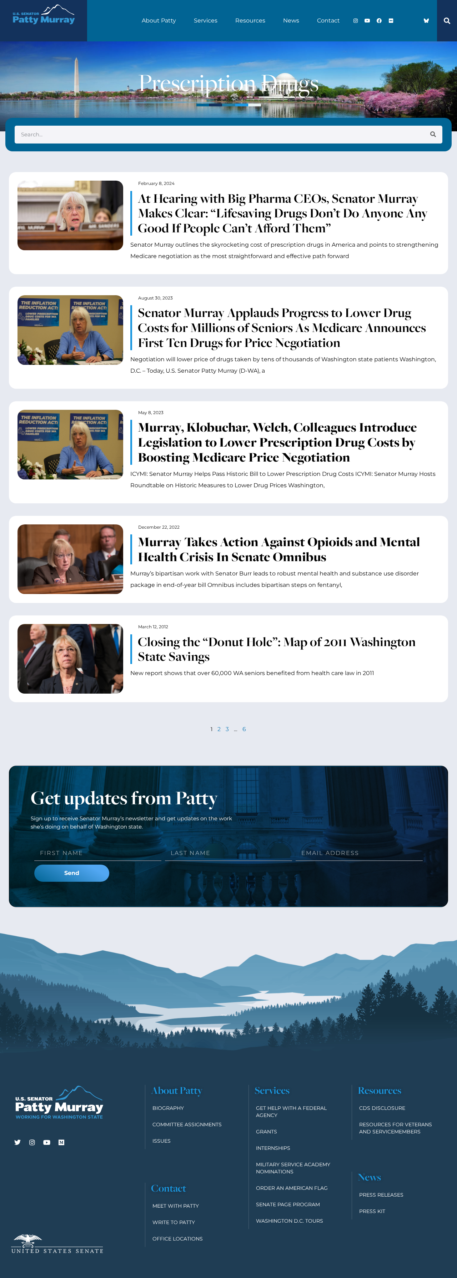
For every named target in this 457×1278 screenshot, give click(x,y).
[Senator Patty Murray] (43, 29)
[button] (447, 21)
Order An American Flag (292, 1188)
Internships (273, 1148)
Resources (250, 20)
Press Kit (372, 1211)
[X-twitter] (403, 21)
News (291, 20)
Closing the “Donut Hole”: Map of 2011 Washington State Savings (277, 649)
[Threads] (415, 21)
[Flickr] (391, 21)
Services (205, 20)
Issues (161, 1141)
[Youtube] (367, 21)
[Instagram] (356, 21)
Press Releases (381, 1195)
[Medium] (61, 1142)
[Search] (433, 134)
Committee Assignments (187, 1124)
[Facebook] (379, 21)
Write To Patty (173, 1222)
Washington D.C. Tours (289, 1221)
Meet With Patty (175, 1206)
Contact (328, 20)
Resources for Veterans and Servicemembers (395, 1128)
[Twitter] (17, 1142)
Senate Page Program (288, 1204)
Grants (266, 1131)
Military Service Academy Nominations (293, 1168)
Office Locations (177, 1239)
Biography (168, 1108)
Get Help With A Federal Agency (291, 1111)
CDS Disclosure (382, 1108)
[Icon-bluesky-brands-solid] (426, 21)
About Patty (159, 20)
